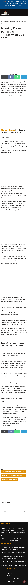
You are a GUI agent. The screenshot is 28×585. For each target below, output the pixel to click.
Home (2, 21)
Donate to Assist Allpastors (14, 578)
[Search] (25, 511)
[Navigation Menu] (25, 12)
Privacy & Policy (11, 581)
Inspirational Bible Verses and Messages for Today (13, 472)
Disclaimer (10, 583)
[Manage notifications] (24, 581)
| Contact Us (22, 538)
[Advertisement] (14, 58)
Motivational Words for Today (9, 479)
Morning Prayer (8, 130)
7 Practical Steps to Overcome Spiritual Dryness (13, 565)
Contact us (10, 575)
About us (9, 573)
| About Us (16, 538)
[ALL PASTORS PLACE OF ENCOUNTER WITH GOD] (5, 13)
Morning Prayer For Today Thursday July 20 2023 (12, 476)
